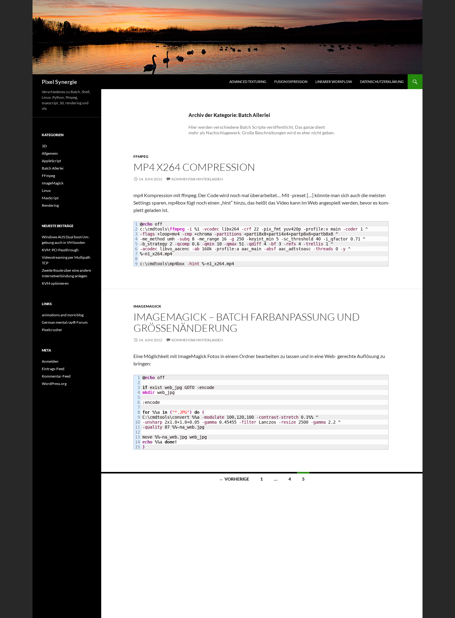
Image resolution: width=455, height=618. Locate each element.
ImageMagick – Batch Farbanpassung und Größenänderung (246, 322)
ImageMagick (147, 306)
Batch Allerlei (52, 168)
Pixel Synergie (59, 81)
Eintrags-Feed (53, 368)
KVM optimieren (55, 283)
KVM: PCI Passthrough (60, 250)
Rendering (50, 205)
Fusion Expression (290, 82)
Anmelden (50, 361)
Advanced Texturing (247, 82)
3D (44, 146)
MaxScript (50, 198)
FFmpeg (141, 156)
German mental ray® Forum (65, 322)
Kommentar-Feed (56, 376)
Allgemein (50, 153)
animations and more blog (63, 315)
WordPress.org (54, 383)
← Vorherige (234, 479)
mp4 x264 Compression (194, 167)
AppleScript (51, 160)
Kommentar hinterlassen (197, 179)
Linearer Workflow (333, 82)
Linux (46, 190)
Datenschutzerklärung (382, 82)
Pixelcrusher (52, 329)
